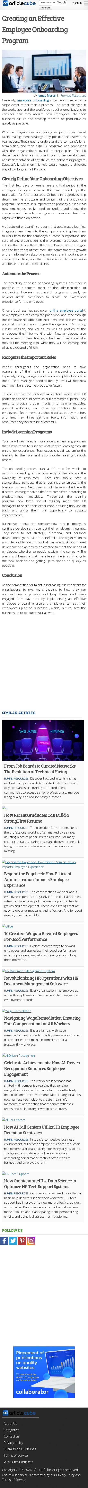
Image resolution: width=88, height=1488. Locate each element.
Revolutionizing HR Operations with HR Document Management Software (41, 981)
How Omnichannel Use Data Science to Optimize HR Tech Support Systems (40, 1183)
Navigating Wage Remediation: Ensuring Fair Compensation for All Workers (42, 1021)
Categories (11, 1430)
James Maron (47, 95)
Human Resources (73, 95)
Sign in (77, 3)
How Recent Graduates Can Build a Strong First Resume (36, 818)
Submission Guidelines (20, 1449)
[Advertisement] (44, 663)
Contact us (11, 1436)
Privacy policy (13, 1442)
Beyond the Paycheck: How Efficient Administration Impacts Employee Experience (37, 879)
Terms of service (16, 1455)
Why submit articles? (18, 1462)
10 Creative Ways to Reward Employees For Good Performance (41, 936)
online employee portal (66, 310)
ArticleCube (42, 1469)
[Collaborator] (44, 1395)
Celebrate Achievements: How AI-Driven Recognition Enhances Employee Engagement (42, 1068)
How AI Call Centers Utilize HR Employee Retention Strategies (41, 1130)
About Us (10, 1423)
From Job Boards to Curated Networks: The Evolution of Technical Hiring (40, 769)
